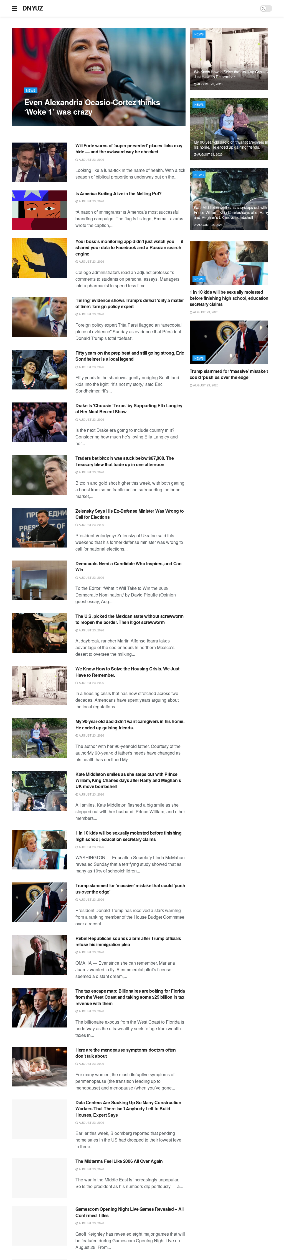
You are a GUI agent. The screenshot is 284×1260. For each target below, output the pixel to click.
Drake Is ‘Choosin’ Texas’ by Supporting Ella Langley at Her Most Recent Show (128, 408)
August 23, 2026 (40, 123)
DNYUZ (32, 8)
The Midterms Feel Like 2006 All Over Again (119, 1161)
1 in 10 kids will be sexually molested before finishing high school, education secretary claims (128, 836)
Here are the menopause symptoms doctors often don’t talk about (125, 1053)
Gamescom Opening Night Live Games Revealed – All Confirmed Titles (129, 1212)
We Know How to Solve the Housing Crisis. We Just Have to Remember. (127, 671)
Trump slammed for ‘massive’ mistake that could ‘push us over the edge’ (130, 888)
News (31, 90)
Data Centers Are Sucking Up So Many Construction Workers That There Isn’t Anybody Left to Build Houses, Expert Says (128, 1108)
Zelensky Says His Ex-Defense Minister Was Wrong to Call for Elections (129, 514)
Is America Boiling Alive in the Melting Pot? (118, 193)
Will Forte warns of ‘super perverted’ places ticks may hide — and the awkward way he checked (128, 148)
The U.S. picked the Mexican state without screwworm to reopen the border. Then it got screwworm (129, 619)
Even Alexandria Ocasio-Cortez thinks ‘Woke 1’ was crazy (92, 106)
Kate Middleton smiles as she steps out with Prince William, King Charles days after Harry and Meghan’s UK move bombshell (128, 780)
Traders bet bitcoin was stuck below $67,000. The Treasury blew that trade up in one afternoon (124, 461)
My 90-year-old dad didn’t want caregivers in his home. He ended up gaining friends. (129, 724)
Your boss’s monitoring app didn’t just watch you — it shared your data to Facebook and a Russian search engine (129, 247)
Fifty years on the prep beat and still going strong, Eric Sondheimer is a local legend (129, 356)
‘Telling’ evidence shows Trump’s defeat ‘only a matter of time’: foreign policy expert (129, 303)
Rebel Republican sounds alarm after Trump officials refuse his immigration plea (128, 941)
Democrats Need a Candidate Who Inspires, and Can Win (128, 566)
